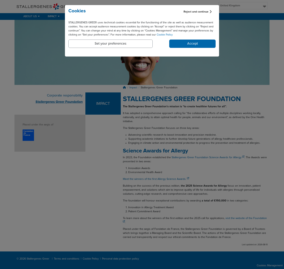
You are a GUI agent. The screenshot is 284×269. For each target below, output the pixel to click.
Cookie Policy (165, 34)
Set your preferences (110, 43)
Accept (192, 43)
